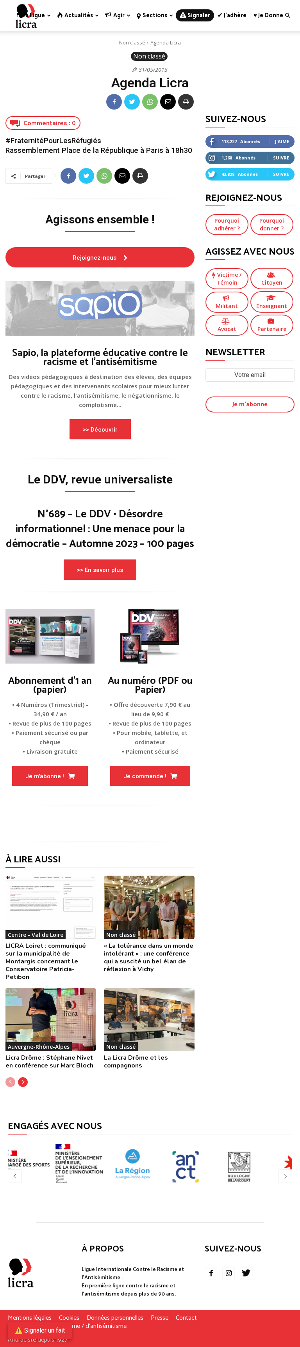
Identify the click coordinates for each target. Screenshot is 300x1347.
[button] (287, 15)
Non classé (132, 42)
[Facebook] (114, 102)
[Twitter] (132, 102)
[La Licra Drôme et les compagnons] (149, 1019)
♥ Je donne (268, 15)
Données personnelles (115, 1318)
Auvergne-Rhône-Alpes (39, 1046)
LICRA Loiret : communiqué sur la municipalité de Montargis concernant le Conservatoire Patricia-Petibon (45, 961)
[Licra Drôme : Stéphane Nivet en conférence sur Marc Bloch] (50, 1019)
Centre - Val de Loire (35, 934)
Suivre (281, 158)
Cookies (69, 1318)
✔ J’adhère (232, 15)
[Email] (168, 102)
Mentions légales (30, 1318)
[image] (100, 308)
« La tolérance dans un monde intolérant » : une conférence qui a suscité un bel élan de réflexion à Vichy (148, 958)
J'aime (282, 141)
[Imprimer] (186, 102)
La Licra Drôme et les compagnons (136, 1061)
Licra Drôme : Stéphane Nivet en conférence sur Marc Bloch (49, 1061)
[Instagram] (228, 1273)
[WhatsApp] (150, 102)
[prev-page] (10, 1082)
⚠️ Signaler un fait (40, 1330)
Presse (159, 1318)
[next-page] (23, 1082)
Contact (186, 1318)
